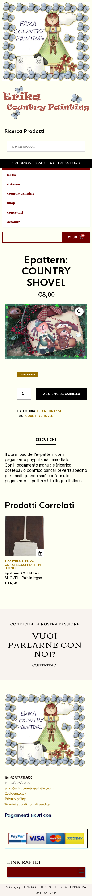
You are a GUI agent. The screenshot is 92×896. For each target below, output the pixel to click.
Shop (11, 203)
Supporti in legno (23, 566)
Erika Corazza (49, 411)
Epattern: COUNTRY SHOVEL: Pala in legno (23, 575)
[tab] (46, 440)
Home (11, 174)
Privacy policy (15, 798)
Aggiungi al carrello (61, 394)
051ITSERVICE (46, 893)
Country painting (20, 193)
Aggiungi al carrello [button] (40, 553)
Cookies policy (15, 793)
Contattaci (15, 212)
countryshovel (39, 416)
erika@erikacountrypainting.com (29, 788)
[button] (79, 311)
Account (13, 222)
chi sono (13, 184)
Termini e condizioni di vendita (27, 804)
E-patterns (14, 561)
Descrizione (46, 440)
